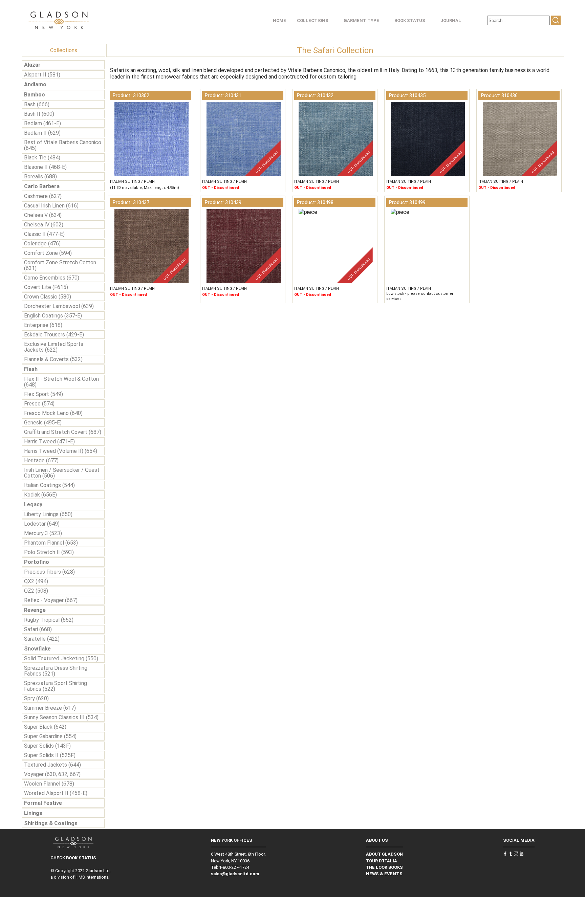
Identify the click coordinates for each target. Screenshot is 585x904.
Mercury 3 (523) (43, 533)
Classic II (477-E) (44, 234)
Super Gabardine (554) (50, 736)
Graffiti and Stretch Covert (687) (62, 432)
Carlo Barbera (42, 186)
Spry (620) (36, 698)
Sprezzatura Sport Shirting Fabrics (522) (55, 686)
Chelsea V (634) (43, 215)
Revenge (35, 610)
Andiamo (35, 84)
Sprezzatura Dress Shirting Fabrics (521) (55, 671)
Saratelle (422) (42, 639)
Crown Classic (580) (47, 296)
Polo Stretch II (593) (49, 552)
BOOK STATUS (409, 20)
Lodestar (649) (42, 524)
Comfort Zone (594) (48, 253)
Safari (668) (38, 629)
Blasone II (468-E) (45, 167)
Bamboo (34, 94)
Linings (33, 813)
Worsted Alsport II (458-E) (55, 793)
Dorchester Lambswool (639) (59, 306)
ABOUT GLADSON (384, 854)
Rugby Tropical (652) (48, 620)
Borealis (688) (40, 176)
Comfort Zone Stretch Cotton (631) (60, 265)
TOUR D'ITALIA (381, 860)
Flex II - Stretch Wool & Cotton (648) (61, 382)
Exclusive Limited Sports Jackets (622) (53, 347)
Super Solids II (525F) (49, 755)
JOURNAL (450, 20)
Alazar (32, 65)
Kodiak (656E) (40, 494)
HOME (279, 20)
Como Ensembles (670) (51, 277)
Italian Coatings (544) (49, 485)
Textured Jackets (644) (52, 765)
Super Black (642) (45, 727)
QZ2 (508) (36, 591)
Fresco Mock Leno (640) (53, 413)
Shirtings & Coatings (51, 823)
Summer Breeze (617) (50, 708)
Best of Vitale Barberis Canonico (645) (62, 145)
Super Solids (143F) (47, 746)
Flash (31, 369)
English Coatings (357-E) (53, 315)
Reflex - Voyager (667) (51, 600)
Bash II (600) (39, 114)
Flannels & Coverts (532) (53, 359)
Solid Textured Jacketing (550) (61, 658)
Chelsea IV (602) (43, 224)
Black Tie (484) (42, 157)
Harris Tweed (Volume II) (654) (60, 451)
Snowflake (37, 648)
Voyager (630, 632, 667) (52, 774)
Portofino (36, 562)
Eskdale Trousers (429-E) (54, 334)
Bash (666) (36, 104)
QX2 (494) (36, 581)
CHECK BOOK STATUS (73, 857)
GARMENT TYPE (361, 20)
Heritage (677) (41, 460)
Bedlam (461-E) (42, 123)
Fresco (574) (39, 403)
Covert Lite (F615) (46, 287)
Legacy (33, 504)
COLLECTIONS (312, 20)
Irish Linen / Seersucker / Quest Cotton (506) (62, 473)
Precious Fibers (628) (49, 572)
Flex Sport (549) (43, 394)
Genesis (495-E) (43, 422)
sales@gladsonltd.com (235, 873)
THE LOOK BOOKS (384, 867)
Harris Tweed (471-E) (49, 441)
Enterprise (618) (43, 325)
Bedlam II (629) (42, 133)
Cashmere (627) (43, 196)
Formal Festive (43, 803)
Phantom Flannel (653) (51, 542)
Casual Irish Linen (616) (51, 205)
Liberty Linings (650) (48, 514)
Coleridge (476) (42, 243)
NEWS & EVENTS (384, 873)
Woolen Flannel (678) (49, 783)
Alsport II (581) (42, 74)
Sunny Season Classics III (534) (61, 717)
